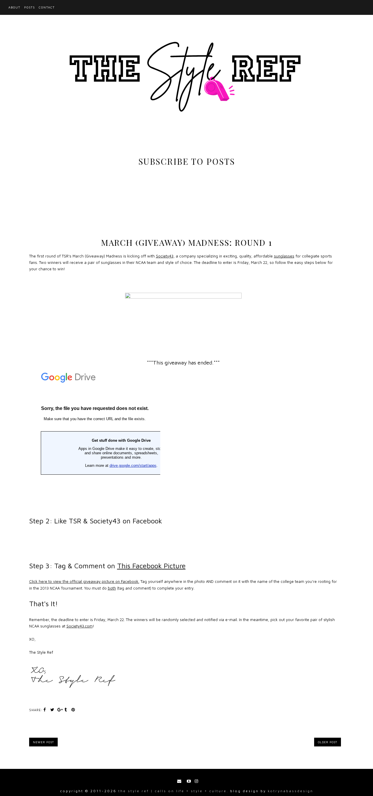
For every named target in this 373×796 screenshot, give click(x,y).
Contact (47, 7)
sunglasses (284, 256)
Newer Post (43, 742)
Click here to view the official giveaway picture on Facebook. (84, 581)
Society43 (164, 256)
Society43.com (79, 626)
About (14, 7)
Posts (29, 7)
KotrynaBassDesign (290, 791)
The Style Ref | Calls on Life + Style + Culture (172, 791)
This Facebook (151, 566)
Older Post (327, 742)
